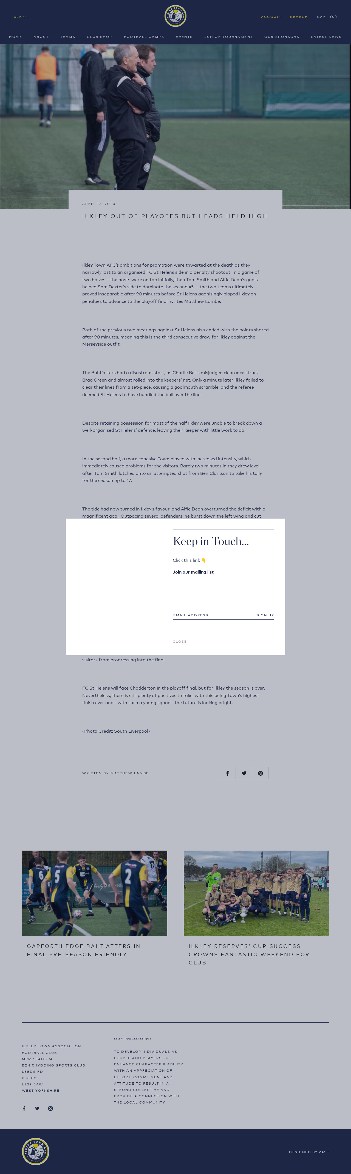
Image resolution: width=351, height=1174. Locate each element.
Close (180, 641)
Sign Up (265, 615)
